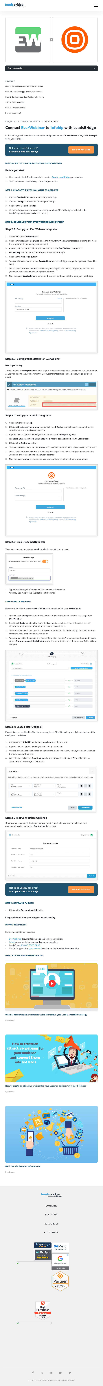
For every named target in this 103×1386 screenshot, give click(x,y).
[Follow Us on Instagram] (42, 1373)
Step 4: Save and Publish (15, 107)
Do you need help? (13, 113)
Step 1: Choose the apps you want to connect (23, 91)
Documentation (15, 68)
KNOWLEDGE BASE (30, 945)
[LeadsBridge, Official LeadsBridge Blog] (15, 5)
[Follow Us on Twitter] (70, 1373)
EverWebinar (15, 938)
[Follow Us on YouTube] (60, 1373)
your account (36, 948)
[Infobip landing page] (75, 39)
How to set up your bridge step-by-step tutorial (24, 86)
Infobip (12, 942)
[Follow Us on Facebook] (33, 1373)
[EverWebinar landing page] (28, 39)
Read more (9, 1020)
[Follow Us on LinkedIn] (51, 1373)
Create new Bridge (61, 177)
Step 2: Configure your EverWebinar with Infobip (24, 97)
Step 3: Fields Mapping (14, 102)
